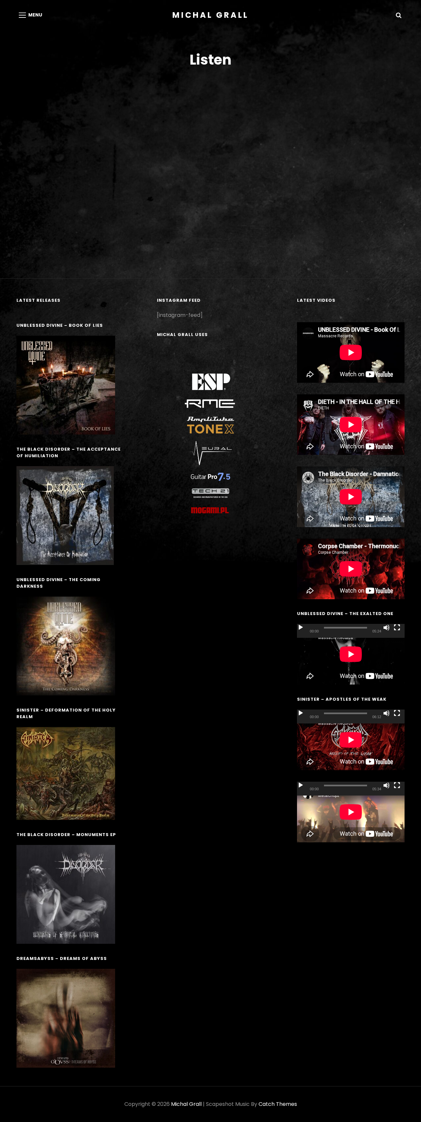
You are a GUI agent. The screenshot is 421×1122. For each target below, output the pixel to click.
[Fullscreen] (397, 627)
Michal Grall (210, 15)
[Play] (300, 627)
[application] (351, 654)
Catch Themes (278, 1104)
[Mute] (386, 627)
